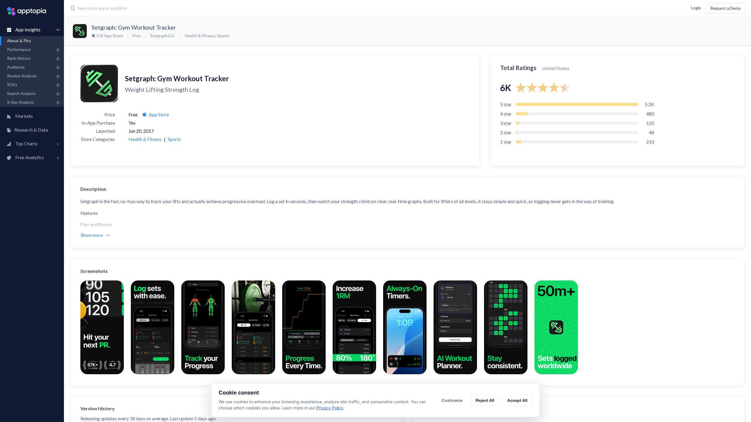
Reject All (485, 400)
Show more (92, 235)
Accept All (517, 400)
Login (696, 7)
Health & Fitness (200, 35)
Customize (452, 400)
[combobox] (292, 8)
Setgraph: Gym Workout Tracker (134, 27)
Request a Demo (725, 8)
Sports (223, 35)
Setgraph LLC (162, 35)
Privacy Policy (329, 407)
